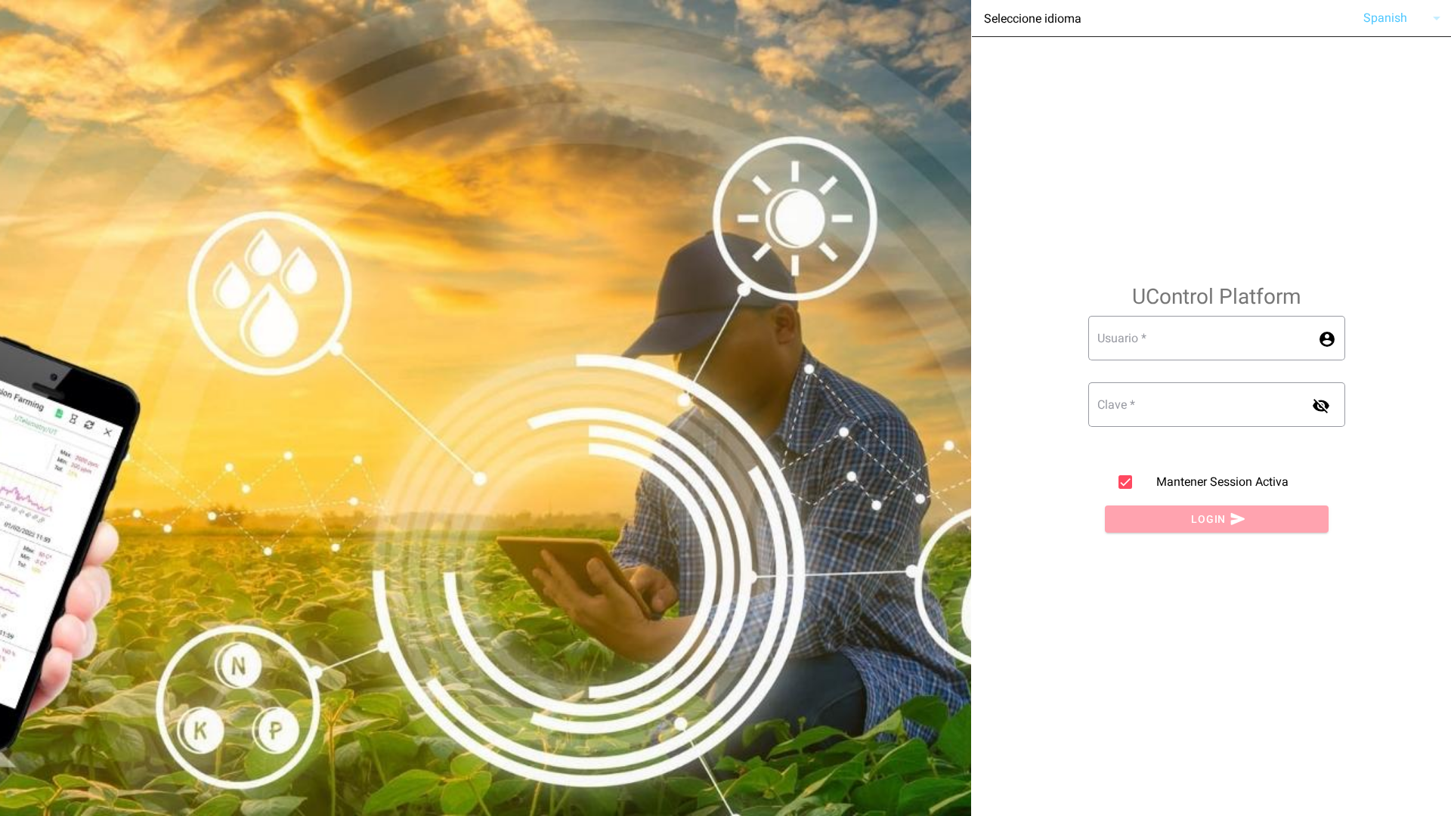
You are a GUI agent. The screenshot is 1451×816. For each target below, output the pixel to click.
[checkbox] (1125, 482)
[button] (1397, 18)
